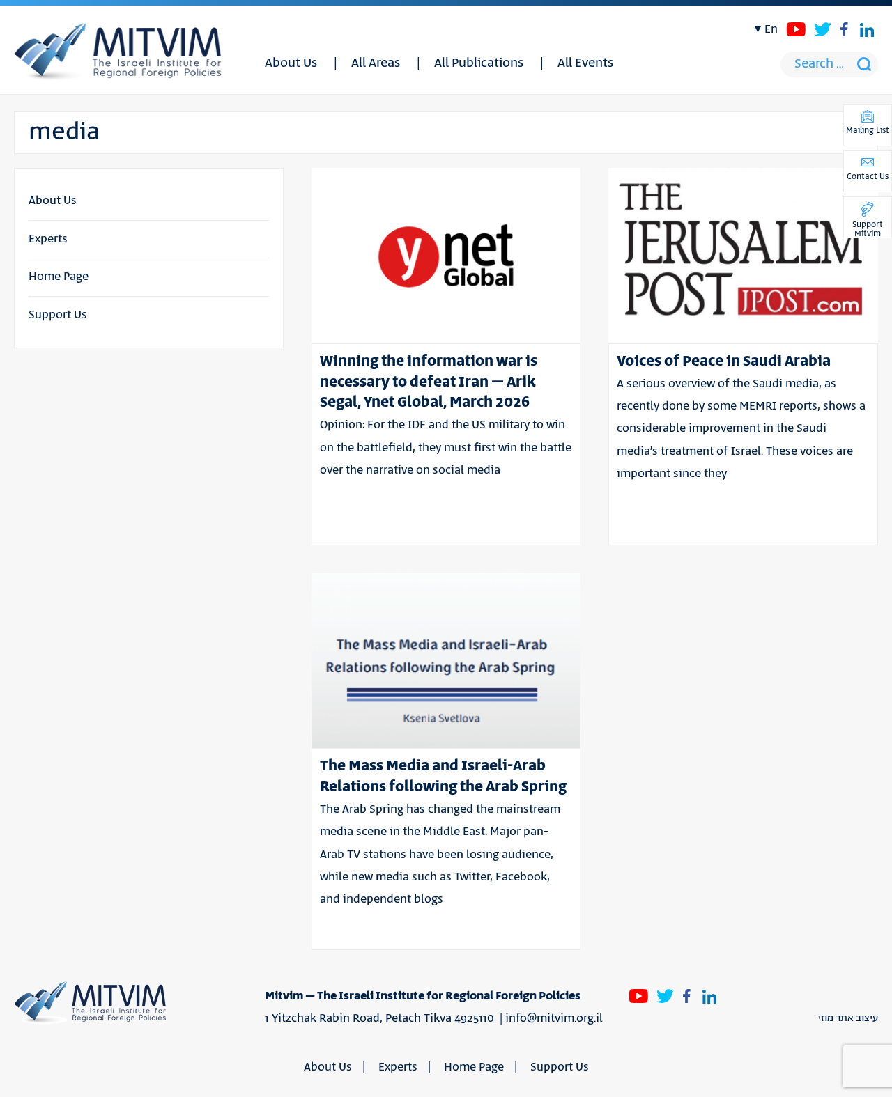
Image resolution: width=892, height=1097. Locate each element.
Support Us (58, 314)
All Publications (478, 63)
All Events (585, 63)
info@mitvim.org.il (554, 1018)
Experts (48, 239)
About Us (291, 63)
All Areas (375, 63)
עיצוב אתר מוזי (848, 1018)
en (771, 29)
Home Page (59, 276)
